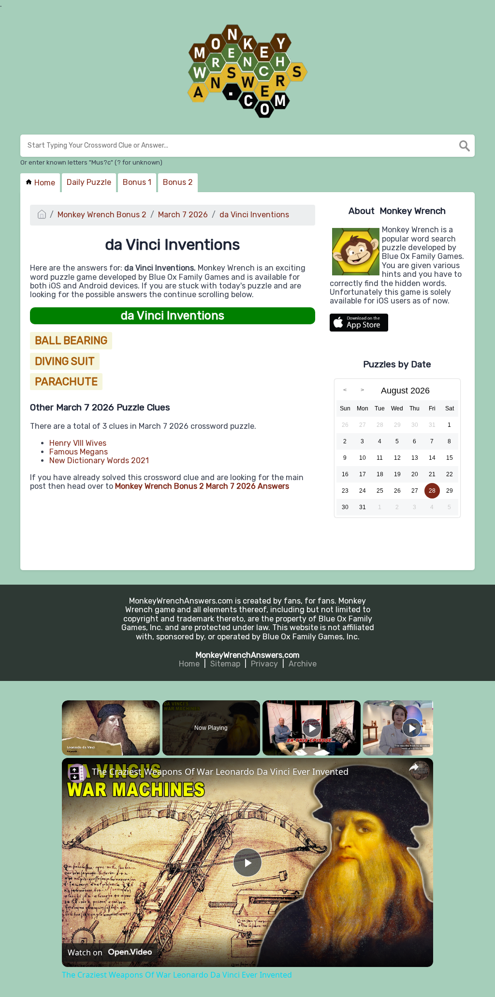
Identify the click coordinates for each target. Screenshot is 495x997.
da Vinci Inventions (254, 214)
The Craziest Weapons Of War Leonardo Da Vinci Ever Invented (220, 772)
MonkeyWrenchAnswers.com (248, 655)
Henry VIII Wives (77, 443)
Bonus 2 (178, 182)
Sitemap (225, 663)
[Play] (311, 728)
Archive (303, 663)
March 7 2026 (183, 214)
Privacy (264, 663)
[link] (77, 773)
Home (43, 182)
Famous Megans (78, 451)
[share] (413, 767)
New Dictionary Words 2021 (99, 460)
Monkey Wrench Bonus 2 (102, 214)
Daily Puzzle (89, 182)
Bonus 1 (137, 182)
